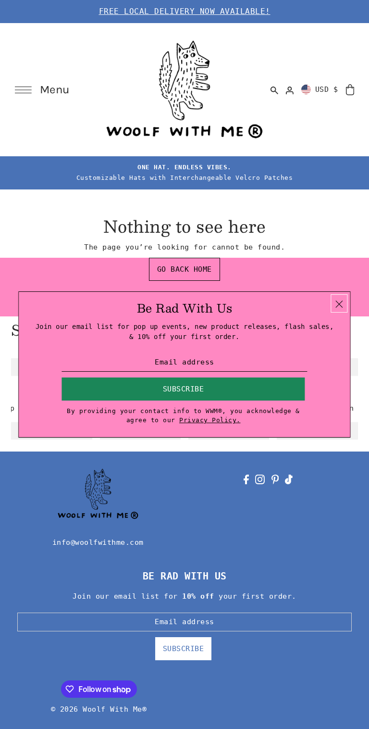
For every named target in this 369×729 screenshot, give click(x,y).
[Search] (274, 89)
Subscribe (183, 648)
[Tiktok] (289, 479)
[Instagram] (260, 479)
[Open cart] (350, 89)
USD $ (326, 89)
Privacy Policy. (210, 420)
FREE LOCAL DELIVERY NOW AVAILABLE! (185, 11)
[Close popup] (339, 303)
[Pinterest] (275, 479)
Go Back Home (184, 269)
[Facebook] (246, 479)
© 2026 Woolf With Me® (99, 709)
